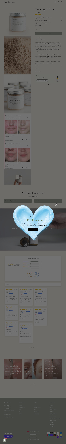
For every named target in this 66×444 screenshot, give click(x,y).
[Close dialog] (56, 204)
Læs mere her (33, 230)
